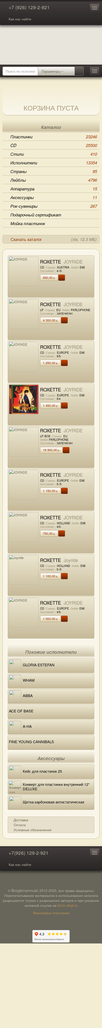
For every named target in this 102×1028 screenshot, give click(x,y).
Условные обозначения (32, 829)
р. (49, 277)
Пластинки (53, 137)
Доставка (21, 819)
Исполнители (53, 163)
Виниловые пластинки (51, 912)
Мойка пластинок (27, 223)
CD (53, 145)
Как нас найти (20, 18)
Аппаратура (53, 189)
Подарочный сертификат (35, 215)
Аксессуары (53, 197)
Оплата (20, 824)
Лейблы (53, 180)
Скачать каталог (54, 239)
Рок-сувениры (53, 206)
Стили (53, 154)
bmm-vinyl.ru (67, 905)
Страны (53, 171)
